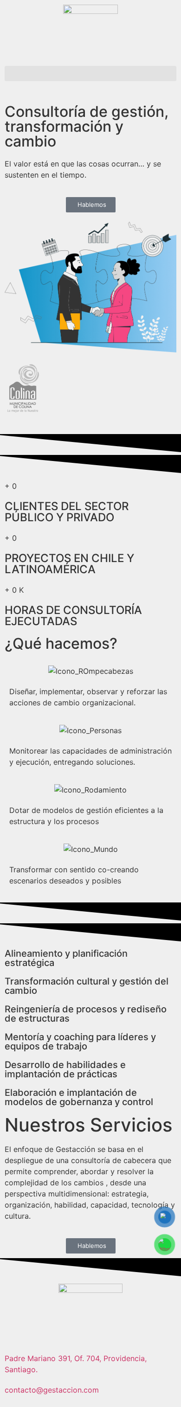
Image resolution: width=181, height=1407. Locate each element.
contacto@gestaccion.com (52, 1389)
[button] (90, 73)
